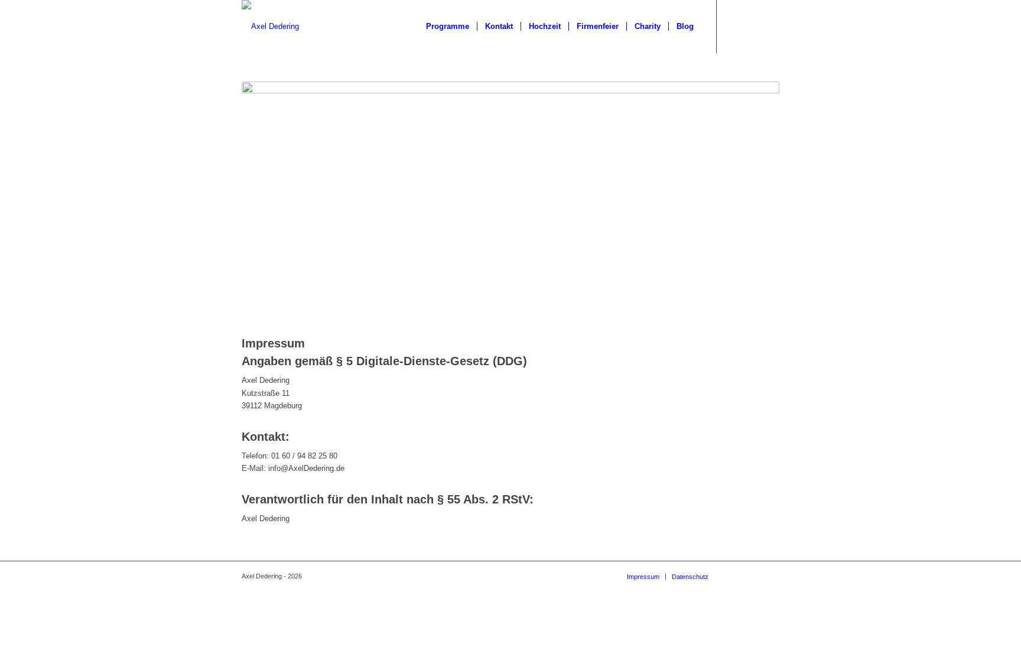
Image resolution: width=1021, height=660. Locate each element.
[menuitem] (447, 26)
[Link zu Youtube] (770, 26)
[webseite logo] (270, 26)
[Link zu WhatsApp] (735, 26)
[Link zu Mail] (753, 26)
